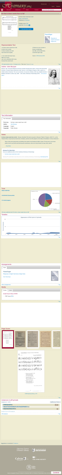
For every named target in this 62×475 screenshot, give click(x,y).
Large (32, 64)
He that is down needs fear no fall (12, 154)
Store (27, 9)
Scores (5, 290)
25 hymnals (27, 20)
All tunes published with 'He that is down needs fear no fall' (15, 212)
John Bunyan (14, 124)
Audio (10, 290)
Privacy (17, 473)
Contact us (15, 443)
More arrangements (6, 284)
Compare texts (17, 64)
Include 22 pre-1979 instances (8, 411)
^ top (59, 64)
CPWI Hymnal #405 (40, 55)
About (8, 473)
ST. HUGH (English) (6, 200)
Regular (28, 64)
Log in (53, 6)
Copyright (13, 473)
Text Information (7, 118)
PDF (27, 23)
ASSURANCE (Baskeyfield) (8, 195)
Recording (26, 25)
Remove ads (44, 4)
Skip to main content (4, 0)
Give (45, 473)
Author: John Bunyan (23, 18)
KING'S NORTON (5, 190)
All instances (5, 413)
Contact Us (22, 473)
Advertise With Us (29, 473)
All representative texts (7, 64)
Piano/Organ (48, 34)
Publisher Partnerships (39, 473)
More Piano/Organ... (7, 276)
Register (58, 6)
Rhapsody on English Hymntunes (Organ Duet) (14, 273)
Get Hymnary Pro (44, 156)
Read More (8, 146)
